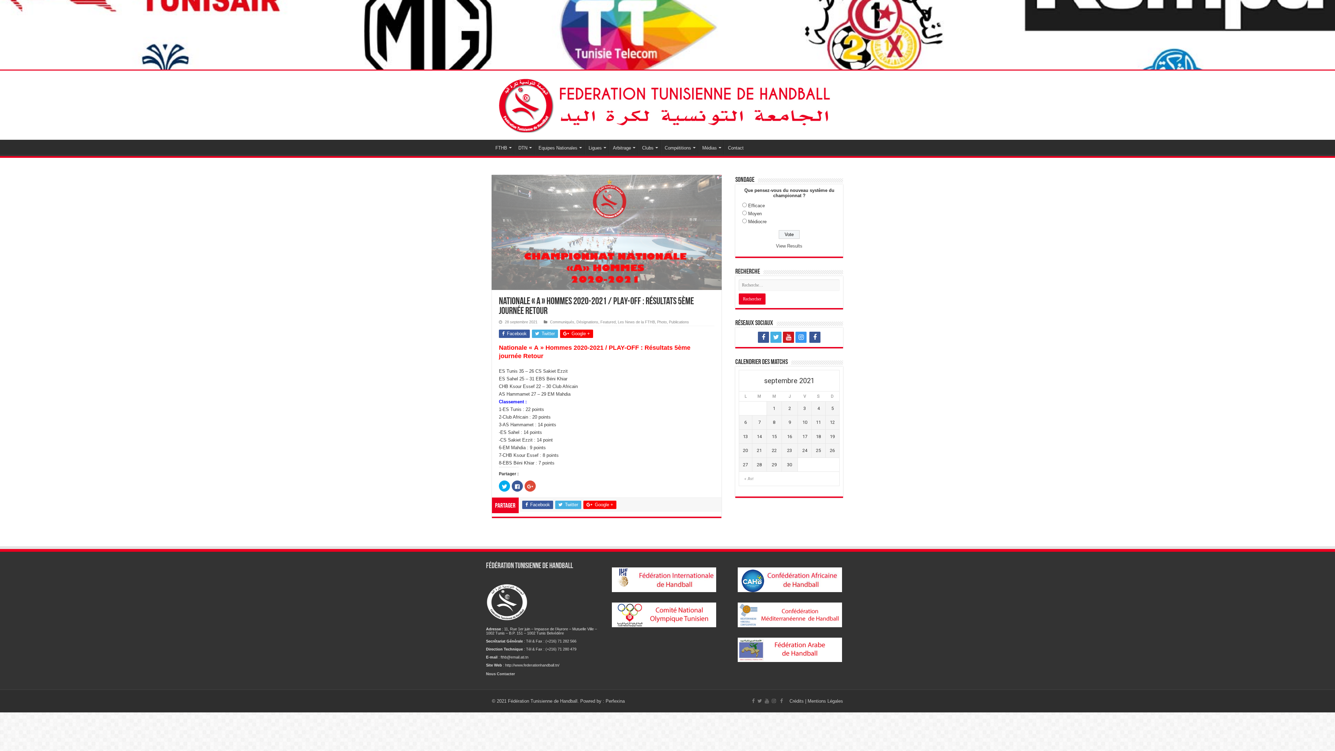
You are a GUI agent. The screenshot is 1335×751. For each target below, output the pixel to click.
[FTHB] (667, 104)
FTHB (501, 148)
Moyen (755, 213)
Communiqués (562, 322)
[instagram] (801, 337)
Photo (662, 322)
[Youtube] (788, 337)
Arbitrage (622, 148)
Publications (679, 322)
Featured (608, 322)
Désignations (587, 322)
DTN (522, 148)
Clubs (648, 148)
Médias (709, 148)
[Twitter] (776, 337)
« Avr (749, 478)
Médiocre (757, 221)
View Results (789, 246)
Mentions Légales (825, 701)
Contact (736, 148)
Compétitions (678, 148)
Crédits (797, 701)
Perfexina (615, 701)
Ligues (595, 148)
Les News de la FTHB (636, 322)
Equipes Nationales (558, 148)
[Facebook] (763, 337)
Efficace (756, 205)
